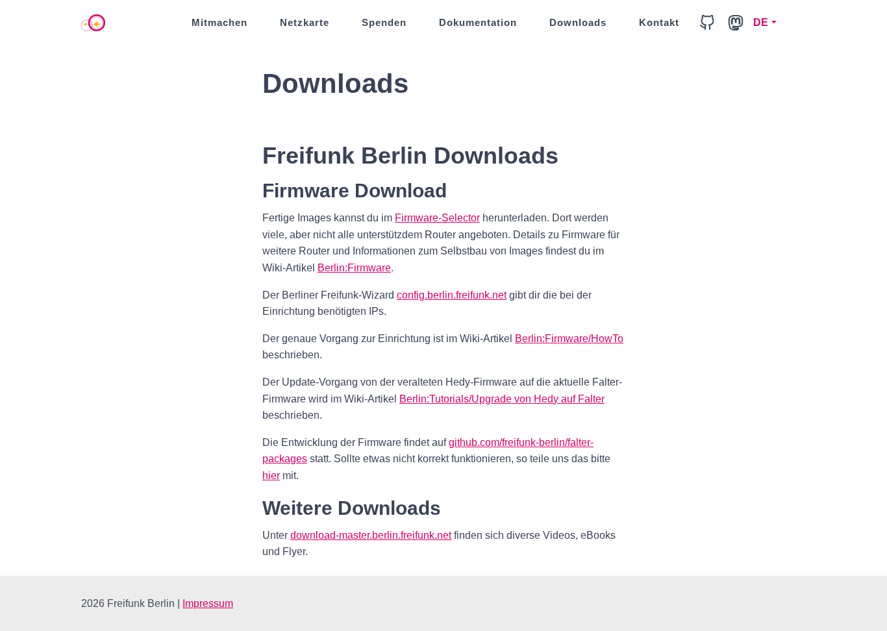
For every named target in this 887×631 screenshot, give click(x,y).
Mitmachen (219, 22)
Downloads (577, 22)
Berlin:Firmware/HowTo (569, 338)
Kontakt (659, 22)
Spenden (384, 22)
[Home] (93, 22)
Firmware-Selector (437, 217)
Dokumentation (478, 22)
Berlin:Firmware (354, 267)
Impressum (207, 603)
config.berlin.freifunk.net (451, 295)
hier (271, 475)
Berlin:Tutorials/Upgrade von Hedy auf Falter (502, 398)
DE (761, 22)
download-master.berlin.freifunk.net (370, 535)
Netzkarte (304, 22)
